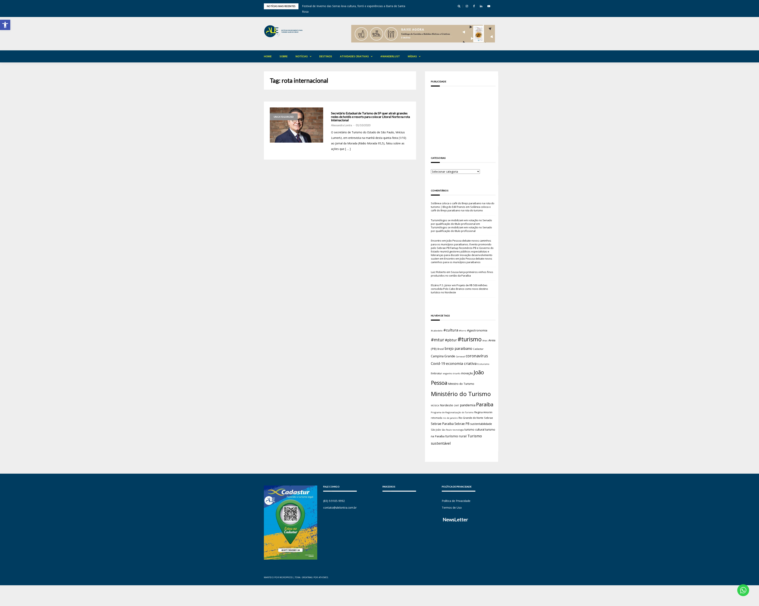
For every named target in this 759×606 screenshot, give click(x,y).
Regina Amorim (483, 412)
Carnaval (460, 356)
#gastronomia (477, 330)
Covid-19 (438, 363)
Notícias (301, 56)
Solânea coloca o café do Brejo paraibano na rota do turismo (461, 208)
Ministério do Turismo (461, 394)
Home (268, 56)
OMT (456, 405)
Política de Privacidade (456, 501)
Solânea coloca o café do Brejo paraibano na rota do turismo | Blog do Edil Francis (462, 205)
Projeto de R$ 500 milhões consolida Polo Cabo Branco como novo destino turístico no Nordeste (459, 288)
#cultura (450, 330)
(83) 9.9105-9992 (334, 501)
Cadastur (478, 348)
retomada (436, 417)
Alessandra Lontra (341, 125)
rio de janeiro (450, 417)
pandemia (467, 405)
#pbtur (451, 340)
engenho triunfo (452, 373)
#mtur (437, 340)
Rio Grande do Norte (471, 418)
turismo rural (456, 436)
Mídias (412, 56)
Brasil (440, 349)
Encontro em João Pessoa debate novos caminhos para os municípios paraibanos (461, 260)
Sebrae (488, 418)
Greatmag (307, 577)
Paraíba (484, 404)
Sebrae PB (461, 424)
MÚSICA (435, 405)
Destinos (325, 56)
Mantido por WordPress (278, 577)
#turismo (470, 339)
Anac (485, 340)
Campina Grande (443, 356)
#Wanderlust (390, 56)
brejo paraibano (458, 348)
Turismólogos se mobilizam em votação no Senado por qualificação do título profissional (461, 222)
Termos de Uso (452, 507)
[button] (5, 25)
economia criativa (461, 363)
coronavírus (477, 356)
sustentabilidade (481, 424)
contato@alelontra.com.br (340, 507)
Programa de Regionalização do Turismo (452, 412)
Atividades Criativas (354, 56)
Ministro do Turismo (461, 384)
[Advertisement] (463, 117)
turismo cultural (474, 429)
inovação (467, 373)
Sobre (283, 56)
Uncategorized (284, 117)
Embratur (436, 373)
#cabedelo (437, 330)
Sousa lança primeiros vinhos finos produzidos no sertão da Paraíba (462, 273)
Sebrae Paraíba (442, 424)
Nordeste (446, 405)
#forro (462, 330)
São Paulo (447, 429)
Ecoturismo (483, 363)
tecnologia (458, 429)
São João (436, 429)
